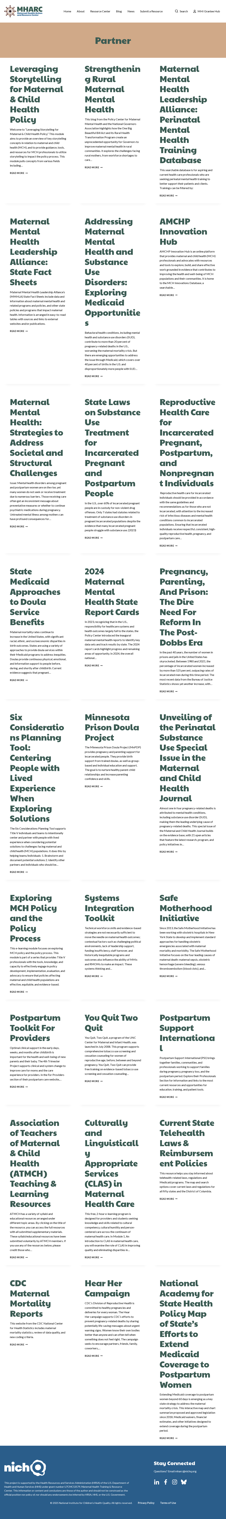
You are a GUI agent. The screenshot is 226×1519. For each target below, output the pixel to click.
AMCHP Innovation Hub (183, 231)
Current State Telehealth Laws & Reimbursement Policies (187, 1143)
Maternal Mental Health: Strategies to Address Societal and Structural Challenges (36, 437)
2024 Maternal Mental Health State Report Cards (112, 591)
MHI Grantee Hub (209, 11)
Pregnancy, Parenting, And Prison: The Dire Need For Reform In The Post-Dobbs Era (184, 606)
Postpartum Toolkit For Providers (35, 1027)
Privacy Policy (146, 1502)
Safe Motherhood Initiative (186, 908)
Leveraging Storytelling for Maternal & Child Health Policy (36, 94)
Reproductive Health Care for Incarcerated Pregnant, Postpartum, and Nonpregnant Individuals (187, 442)
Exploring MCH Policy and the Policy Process (33, 918)
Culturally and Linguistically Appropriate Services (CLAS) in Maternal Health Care (112, 1163)
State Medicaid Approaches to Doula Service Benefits (35, 596)
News (131, 11)
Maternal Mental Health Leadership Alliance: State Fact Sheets (33, 251)
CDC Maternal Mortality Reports (30, 1298)
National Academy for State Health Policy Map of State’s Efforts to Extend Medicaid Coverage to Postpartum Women (187, 1333)
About (81, 11)
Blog (119, 11)
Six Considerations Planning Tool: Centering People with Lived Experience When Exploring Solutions (37, 767)
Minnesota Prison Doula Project (112, 727)
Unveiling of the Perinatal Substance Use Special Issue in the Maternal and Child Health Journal (188, 757)
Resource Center (100, 11)
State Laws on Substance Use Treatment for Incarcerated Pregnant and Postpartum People (113, 447)
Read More (19, 173)
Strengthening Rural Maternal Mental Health (113, 89)
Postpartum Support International (187, 1032)
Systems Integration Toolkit (109, 908)
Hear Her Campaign (107, 1288)
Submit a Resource (151, 11)
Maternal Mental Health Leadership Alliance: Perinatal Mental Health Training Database (183, 114)
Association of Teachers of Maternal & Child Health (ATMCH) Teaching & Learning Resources (35, 1163)
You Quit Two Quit (111, 1022)
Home (67, 11)
